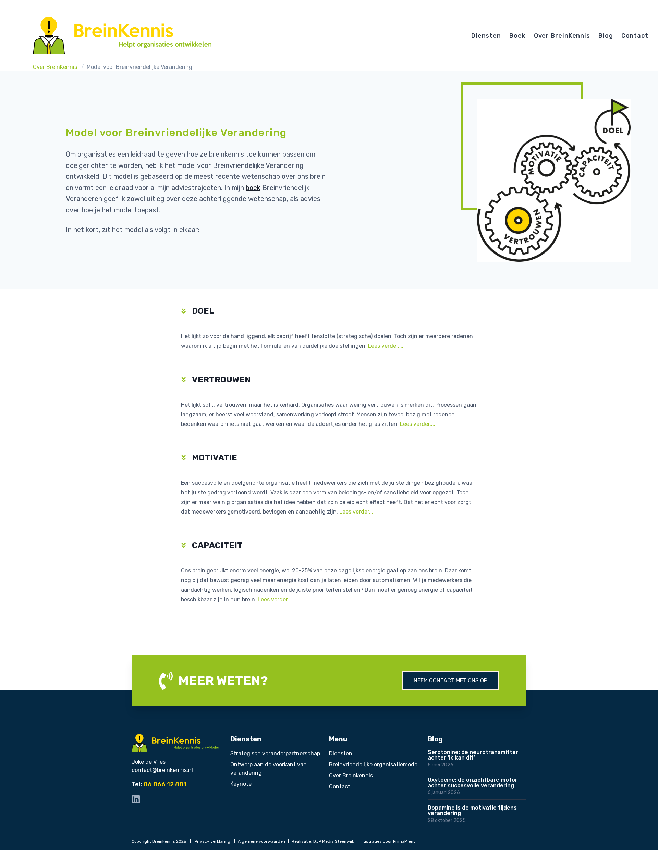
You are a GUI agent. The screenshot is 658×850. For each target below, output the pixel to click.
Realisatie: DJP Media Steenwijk (323, 841)
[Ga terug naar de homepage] (122, 36)
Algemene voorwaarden (261, 841)
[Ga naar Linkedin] (136, 799)
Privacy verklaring (212, 841)
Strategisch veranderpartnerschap (275, 753)
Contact (634, 35)
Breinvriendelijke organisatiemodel (374, 764)
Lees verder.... (385, 346)
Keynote (241, 783)
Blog (605, 35)
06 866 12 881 (165, 784)
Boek (517, 35)
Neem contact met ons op (450, 680)
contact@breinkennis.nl (162, 770)
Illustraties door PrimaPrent (388, 841)
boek (253, 188)
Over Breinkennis (351, 775)
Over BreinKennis (562, 35)
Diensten (486, 35)
